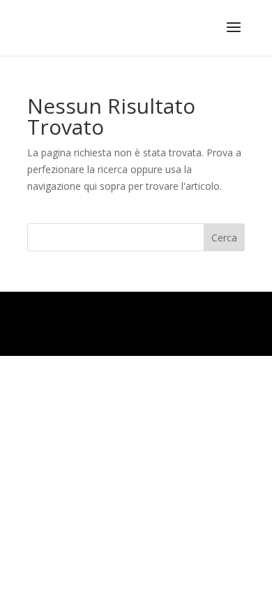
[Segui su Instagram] (205, 324)
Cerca (224, 237)
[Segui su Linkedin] (176, 324)
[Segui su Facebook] (233, 324)
